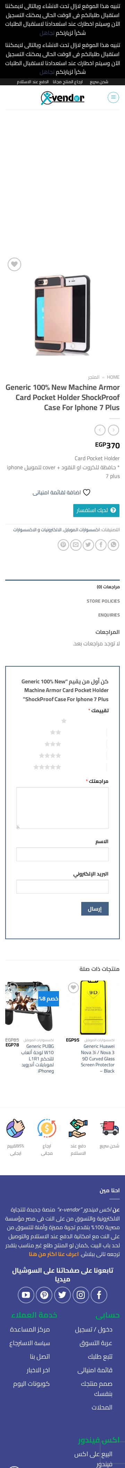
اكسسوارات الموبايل (82, 529)
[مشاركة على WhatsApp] (113, 545)
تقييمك (98, 710)
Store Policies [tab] (103, 601)
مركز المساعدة (30, 1329)
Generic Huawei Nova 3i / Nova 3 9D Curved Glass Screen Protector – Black (98, 1058)
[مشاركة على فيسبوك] (101, 545)
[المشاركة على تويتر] (88, 545)
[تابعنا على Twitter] (62, 1295)
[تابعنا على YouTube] (26, 1295)
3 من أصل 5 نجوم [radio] (84, 744)
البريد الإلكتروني (91, 874)
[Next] (4, 1043)
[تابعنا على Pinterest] (44, 1295)
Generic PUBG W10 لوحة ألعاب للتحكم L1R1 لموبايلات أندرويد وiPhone (37, 1058)
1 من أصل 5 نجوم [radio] (89, 720)
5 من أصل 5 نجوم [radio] (84, 767)
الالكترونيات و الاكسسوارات (37, 529)
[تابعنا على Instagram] (81, 1295)
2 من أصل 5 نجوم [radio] (84, 732)
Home (113, 377)
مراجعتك (97, 781)
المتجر (94, 377)
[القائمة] (113, 97)
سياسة (29, 1343)
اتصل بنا (40, 1356)
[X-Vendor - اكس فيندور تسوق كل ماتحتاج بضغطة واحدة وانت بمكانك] (62, 97)
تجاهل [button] (47, 33)
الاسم (102, 841)
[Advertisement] (62, 175)
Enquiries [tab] (109, 615)
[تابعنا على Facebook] (99, 1295)
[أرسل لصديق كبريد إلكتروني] (76, 545)
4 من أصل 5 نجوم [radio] (84, 755)
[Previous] (120, 1043)
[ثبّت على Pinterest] (63, 545)
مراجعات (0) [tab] (108, 586)
